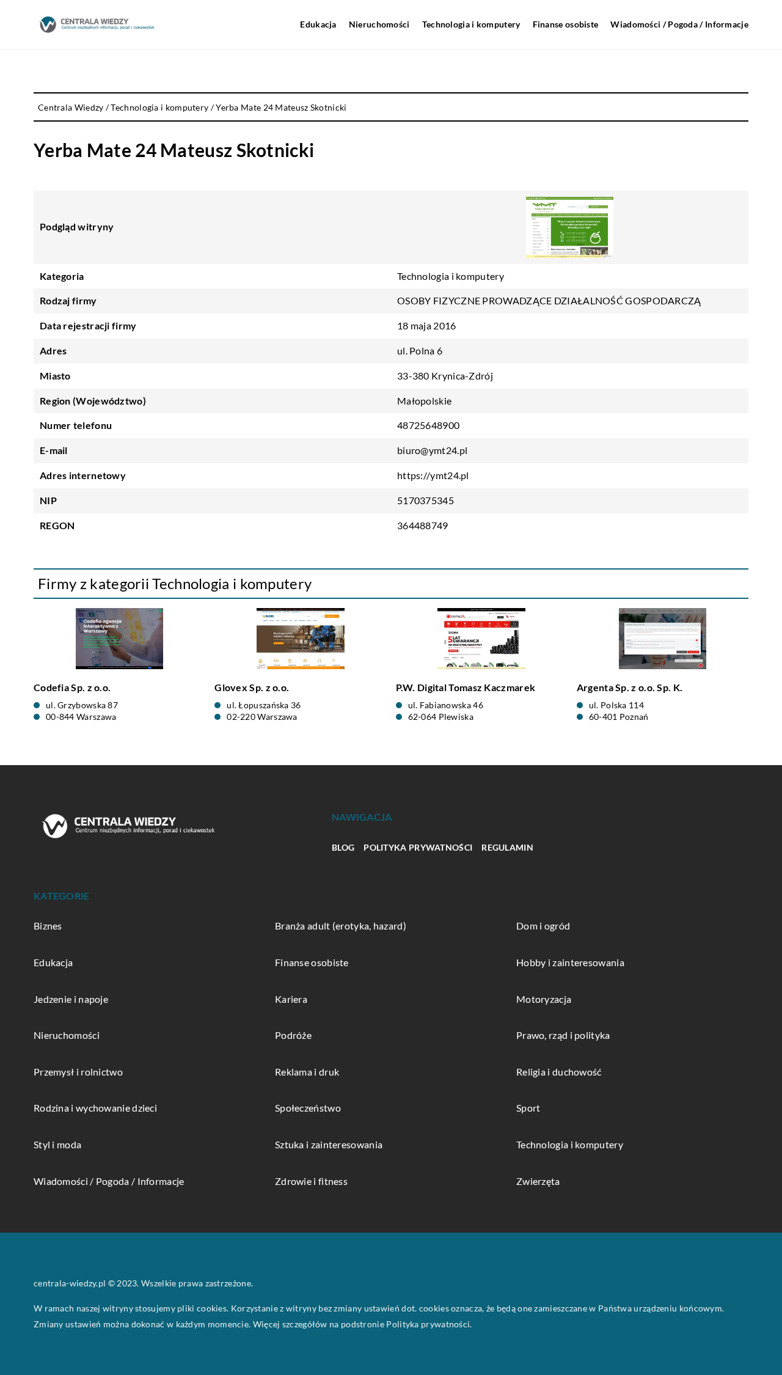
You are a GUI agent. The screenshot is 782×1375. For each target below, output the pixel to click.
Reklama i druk (307, 1071)
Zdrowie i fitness (311, 1181)
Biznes (48, 925)
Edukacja (318, 24)
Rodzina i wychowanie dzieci (95, 1107)
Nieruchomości (379, 24)
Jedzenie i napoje (71, 999)
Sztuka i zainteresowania (328, 1144)
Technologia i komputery (471, 24)
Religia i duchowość (559, 1071)
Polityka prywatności (418, 847)
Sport (528, 1107)
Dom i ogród (543, 925)
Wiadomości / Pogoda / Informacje (679, 24)
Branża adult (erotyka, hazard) (340, 925)
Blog (343, 847)
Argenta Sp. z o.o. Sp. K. (630, 687)
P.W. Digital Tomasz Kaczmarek (466, 687)
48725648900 (428, 425)
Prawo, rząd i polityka (563, 1035)
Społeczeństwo (308, 1107)
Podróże (293, 1035)
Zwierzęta (538, 1181)
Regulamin (507, 847)
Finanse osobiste (566, 24)
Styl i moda (57, 1144)
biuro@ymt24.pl (432, 450)
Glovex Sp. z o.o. (251, 687)
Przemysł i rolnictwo (78, 1071)
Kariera (291, 999)
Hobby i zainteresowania (570, 962)
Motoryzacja (543, 999)
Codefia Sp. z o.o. (72, 687)
